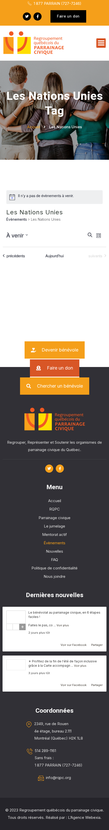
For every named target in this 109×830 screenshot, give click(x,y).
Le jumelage (54, 526)
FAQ (54, 559)
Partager (97, 645)
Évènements (16, 219)
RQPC (54, 509)
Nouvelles (54, 551)
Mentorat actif (54, 534)
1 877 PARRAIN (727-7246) (57, 3)
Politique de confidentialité (54, 568)
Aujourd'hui (54, 255)
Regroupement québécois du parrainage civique (61, 810)
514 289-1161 (45, 750)
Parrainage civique (54, 517)
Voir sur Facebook (74, 645)
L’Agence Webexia (84, 817)
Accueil (54, 500)
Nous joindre (54, 576)
